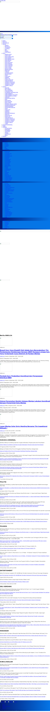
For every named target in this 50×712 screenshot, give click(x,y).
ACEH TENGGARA (9, 56)
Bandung (7, 46)
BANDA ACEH (8, 54)
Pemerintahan (8, 128)
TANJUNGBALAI (9, 80)
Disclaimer (4, 707)
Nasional (4, 41)
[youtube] (15, 34)
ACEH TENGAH (8, 66)
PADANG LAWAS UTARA (11, 104)
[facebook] (2, 34)
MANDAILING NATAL (10, 98)
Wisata (6, 132)
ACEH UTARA (8, 68)
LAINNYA (4, 127)
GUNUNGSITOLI (9, 91)
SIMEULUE (7, 78)
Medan (6, 51)
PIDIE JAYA (7, 76)
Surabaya (7, 48)
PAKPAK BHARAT (9, 106)
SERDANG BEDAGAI (10, 113)
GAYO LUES (8, 55)
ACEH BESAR (8, 60)
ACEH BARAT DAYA (9, 59)
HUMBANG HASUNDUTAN (11, 92)
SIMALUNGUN (8, 115)
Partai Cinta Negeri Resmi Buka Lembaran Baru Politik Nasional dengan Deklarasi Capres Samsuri (23, 521)
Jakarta (6, 45)
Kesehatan (7, 129)
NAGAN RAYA (8, 74)
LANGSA (7, 71)
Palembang (8, 52)
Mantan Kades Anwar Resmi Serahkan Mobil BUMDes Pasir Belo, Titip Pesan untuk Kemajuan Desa (24, 683)
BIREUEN (7, 70)
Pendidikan (7, 130)
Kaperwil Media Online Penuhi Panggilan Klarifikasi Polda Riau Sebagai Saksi (18, 451)
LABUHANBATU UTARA (10, 95)
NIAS (6, 99)
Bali (6, 49)
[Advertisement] (25, 324)
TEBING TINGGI (9, 85)
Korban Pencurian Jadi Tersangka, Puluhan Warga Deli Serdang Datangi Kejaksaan (20, 600)
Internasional (5, 42)
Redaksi (4, 136)
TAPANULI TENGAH (10, 83)
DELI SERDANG (8, 90)
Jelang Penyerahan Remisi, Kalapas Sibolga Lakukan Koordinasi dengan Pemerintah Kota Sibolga (25, 402)
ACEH (3, 53)
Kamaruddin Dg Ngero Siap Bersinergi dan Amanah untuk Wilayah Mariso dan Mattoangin (22, 648)
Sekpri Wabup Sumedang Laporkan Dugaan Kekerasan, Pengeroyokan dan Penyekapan (21, 444)
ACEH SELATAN (8, 62)
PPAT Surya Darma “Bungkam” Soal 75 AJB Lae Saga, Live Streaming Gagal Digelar (20, 690)
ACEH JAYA (7, 61)
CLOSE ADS (3, 0)
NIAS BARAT (8, 100)
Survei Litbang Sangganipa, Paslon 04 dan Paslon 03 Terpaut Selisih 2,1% (17, 548)
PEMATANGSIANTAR (10, 107)
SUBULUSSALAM (9, 79)
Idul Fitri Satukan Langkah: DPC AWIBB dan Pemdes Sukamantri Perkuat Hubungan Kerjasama (23, 575)
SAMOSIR (7, 112)
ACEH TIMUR (8, 67)
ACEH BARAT (8, 57)
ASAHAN (7, 87)
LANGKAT (7, 97)
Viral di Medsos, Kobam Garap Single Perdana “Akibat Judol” (14, 581)
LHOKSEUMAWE (9, 72)
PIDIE (6, 75)
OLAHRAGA (8, 134)
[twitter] (6, 34)
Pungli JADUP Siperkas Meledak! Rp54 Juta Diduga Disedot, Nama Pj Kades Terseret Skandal (22, 696)
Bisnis (6, 135)
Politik (3, 125)
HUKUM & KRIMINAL (7, 124)
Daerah (4, 44)
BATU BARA (8, 89)
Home (3, 40)
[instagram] (10, 34)
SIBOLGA (7, 114)
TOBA (6, 123)
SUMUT (4, 86)
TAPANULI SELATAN (10, 82)
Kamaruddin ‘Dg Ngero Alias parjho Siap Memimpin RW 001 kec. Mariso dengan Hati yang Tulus (23, 635)
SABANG (7, 77)
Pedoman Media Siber (6, 706)
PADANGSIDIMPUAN (10, 105)
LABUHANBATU (9, 93)
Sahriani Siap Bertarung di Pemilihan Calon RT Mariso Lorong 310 (16, 642)
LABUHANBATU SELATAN (11, 94)
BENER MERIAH (9, 69)
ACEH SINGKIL (8, 63)
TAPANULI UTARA (9, 84)
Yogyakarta (7, 47)
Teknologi (7, 131)
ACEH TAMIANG (9, 64)
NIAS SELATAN (8, 101)
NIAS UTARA (8, 102)
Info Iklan (4, 708)
